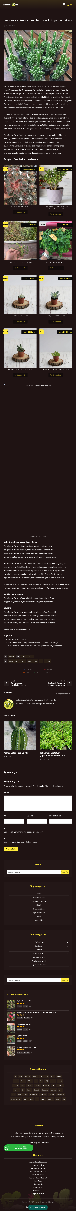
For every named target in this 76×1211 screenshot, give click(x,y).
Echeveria (46, 1085)
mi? (60, 1090)
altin (47, 1076)
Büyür (17, 661)
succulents (43, 1094)
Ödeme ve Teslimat (38, 1165)
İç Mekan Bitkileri (39, 954)
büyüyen (29, 1085)
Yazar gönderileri (62, 694)
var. (37, 1099)
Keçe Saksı (38, 1181)
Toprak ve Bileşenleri (39, 965)
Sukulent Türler (46, 759)
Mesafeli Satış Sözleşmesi (38, 1162)
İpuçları (58, 1099)
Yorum (7, 793)
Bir (41, 1081)
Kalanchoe (45, 1090)
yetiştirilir (50, 1099)
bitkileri (53, 1081)
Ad (5, 816)
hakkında (16, 1090)
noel (26, 1094)
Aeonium (27, 1076)
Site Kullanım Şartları (38, 1168)
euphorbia (60, 1085)
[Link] (67, 4)
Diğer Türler (39, 920)
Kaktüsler (8, 756)
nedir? (19, 1094)
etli (53, 1085)
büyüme (15, 1085)
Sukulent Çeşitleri (16, 1099)
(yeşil (20, 1076)
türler (31, 1099)
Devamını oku (57, 268)
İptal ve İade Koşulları (38, 1172)
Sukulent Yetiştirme (27, 656)
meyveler (53, 1090)
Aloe (41, 1076)
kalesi (29, 661)
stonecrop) (33, 1094)
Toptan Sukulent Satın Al (38, 1178)
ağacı (52, 1076)
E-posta (30, 816)
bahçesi (16, 1081)
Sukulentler (39, 946)
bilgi (36, 1081)
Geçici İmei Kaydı (38, 1194)
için (23, 1090)
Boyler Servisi (38, 1187)
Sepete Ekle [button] (21, 212)
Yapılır (43, 1099)
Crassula (37, 1085)
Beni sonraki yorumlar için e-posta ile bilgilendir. (23, 832)
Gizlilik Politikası (38, 1175)
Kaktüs (23, 661)
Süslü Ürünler (39, 942)
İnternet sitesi (55, 816)
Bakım (23, 1081)
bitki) (46, 1081)
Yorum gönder (11, 849)
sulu (25, 1099)
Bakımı (11, 661)
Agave (35, 1076)
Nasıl (35, 661)
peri (41, 661)
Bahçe (39, 916)
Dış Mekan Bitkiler (39, 913)
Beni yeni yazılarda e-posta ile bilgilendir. (20, 842)
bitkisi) (60, 1081)
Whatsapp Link (38, 1184)
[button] (71, 4)
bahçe (59, 1076)
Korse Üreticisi (38, 1191)
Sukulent (11, 656)
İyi (64, 1099)
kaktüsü (36, 1090)
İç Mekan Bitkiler (39, 909)
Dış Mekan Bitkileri (39, 957)
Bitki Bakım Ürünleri (39, 961)
